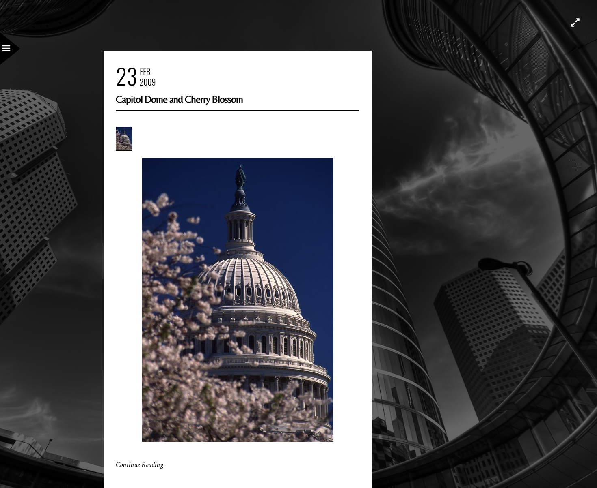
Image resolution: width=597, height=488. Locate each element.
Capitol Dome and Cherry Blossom (179, 99)
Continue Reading (139, 464)
